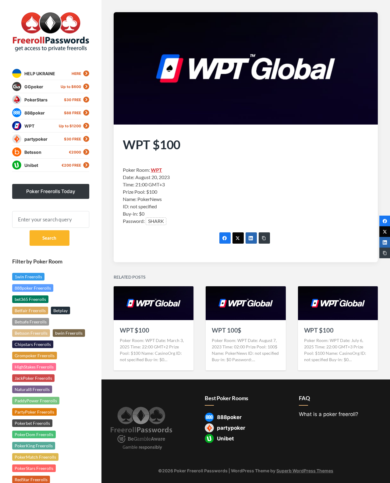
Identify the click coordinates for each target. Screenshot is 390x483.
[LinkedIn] (251, 238)
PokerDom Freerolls (34, 434)
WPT (156, 170)
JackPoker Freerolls (33, 378)
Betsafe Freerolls (31, 321)
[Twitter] (238, 238)
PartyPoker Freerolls (34, 411)
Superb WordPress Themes (304, 470)
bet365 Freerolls (30, 299)
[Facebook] (225, 238)
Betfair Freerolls (30, 310)
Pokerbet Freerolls (32, 423)
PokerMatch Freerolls (35, 457)
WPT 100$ (226, 330)
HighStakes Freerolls (34, 366)
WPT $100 (134, 330)
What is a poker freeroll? (328, 414)
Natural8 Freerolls (32, 389)
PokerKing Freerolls (34, 445)
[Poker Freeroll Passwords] (50, 32)
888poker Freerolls (33, 288)
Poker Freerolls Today (50, 191)
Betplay (60, 310)
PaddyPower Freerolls (36, 400)
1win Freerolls (28, 276)
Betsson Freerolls (31, 333)
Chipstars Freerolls (33, 344)
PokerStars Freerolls (34, 468)
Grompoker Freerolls (35, 355)
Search (49, 238)
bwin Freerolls (69, 333)
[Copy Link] (264, 238)
